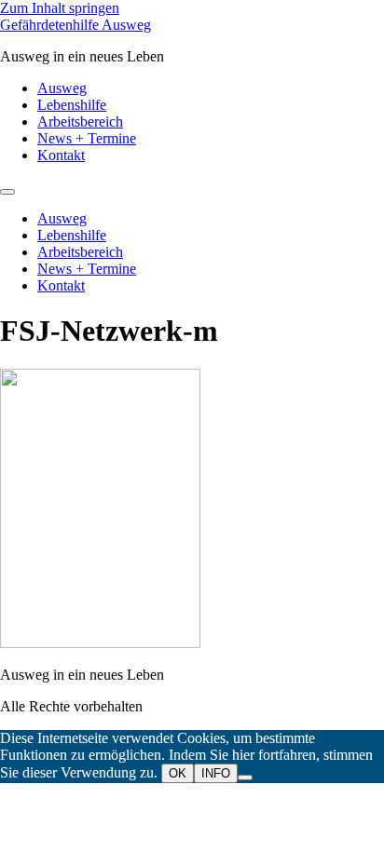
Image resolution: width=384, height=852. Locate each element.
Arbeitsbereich (80, 121)
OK (177, 773)
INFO (215, 773)
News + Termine (86, 138)
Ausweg (62, 88)
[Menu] (7, 192)
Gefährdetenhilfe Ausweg (75, 25)
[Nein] (245, 777)
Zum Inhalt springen (59, 8)
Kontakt (61, 155)
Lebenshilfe (71, 105)
